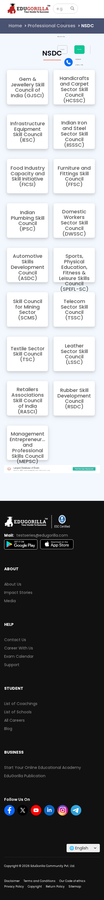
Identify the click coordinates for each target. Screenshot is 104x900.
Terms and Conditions (39, 881)
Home (15, 25)
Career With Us (18, 648)
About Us (12, 584)
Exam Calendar (19, 656)
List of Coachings (20, 703)
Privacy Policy (14, 886)
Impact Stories (18, 592)
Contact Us (15, 639)
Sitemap (75, 886)
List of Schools (18, 712)
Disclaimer (12, 881)
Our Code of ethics (72, 881)
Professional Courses (51, 25)
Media (10, 601)
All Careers (14, 720)
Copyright (35, 886)
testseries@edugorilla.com (42, 535)
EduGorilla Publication (24, 776)
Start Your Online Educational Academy (42, 767)
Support (11, 665)
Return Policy (55, 886)
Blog (8, 728)
